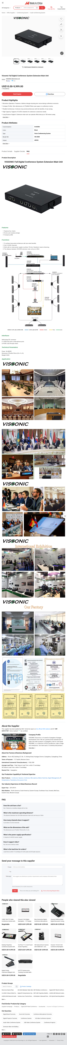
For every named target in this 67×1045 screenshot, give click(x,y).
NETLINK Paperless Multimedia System (44, 993)
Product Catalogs (26, 986)
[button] (3, 3)
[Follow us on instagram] (59, 1034)
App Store (6, 1034)
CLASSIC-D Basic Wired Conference (11, 993)
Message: (8, 876)
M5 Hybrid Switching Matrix (56, 996)
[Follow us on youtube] (62, 1034)
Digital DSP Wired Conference (57, 990)
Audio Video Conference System (11, 1022)
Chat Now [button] (51, 94)
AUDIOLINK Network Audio (9, 996)
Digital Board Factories (9, 1014)
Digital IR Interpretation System (26, 993)
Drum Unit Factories (24, 1014)
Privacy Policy (60, 1040)
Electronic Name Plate (8, 990)
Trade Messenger (29, 1034)
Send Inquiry (17, 94)
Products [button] (17, 7)
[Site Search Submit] (42, 8)
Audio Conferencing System (37, 13)
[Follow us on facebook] (54, 1034)
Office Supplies (11, 13)
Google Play (17, 1034)
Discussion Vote (22, 780)
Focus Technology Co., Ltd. (21, 1040)
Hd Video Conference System (43, 1018)
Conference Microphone (31, 778)
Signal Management (53, 778)
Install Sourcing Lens (10, 1036)
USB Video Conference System (32, 1022)
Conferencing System (22, 13)
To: (10, 871)
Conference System (17, 778)
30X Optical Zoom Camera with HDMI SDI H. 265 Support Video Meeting (41, 946)
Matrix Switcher (42, 778)
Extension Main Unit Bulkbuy (10, 1026)
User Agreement (43, 1040)
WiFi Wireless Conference (40, 990)
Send (15, 891)
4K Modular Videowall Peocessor (41, 996)
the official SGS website (43, 729)
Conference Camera (26, 1018)
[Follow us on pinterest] (64, 1034)
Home (3, 13)
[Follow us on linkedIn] (48, 1036)
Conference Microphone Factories (43, 1014)
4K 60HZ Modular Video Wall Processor (26, 990)
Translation (13, 780)
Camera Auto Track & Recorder (26, 996)
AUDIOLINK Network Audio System (57, 993)
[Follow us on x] (56, 1034)
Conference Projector (49, 1022)
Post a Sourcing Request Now (50, 891)
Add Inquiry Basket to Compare (33, 67)
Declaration (52, 1040)
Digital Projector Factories (10, 1018)
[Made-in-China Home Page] (33, 3)
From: (9, 867)
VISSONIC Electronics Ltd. (13, 79)
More (3, 1030)
